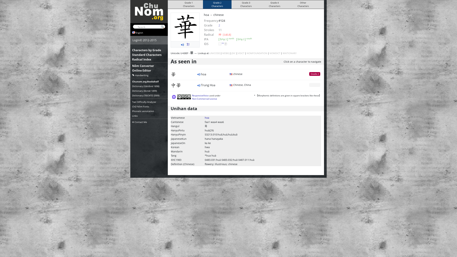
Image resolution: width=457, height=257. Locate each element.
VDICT (241, 53)
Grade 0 (315, 84)
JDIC (233, 53)
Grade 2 (315, 73)
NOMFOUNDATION (257, 53)
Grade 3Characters (246, 4)
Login (136, 40)
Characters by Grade (146, 50)
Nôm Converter (143, 66)
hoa (207, 117)
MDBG (225, 53)
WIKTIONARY (290, 53)
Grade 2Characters (217, 4)
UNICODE (215, 53)
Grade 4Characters (274, 4)
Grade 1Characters (188, 4)
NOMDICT (275, 53)
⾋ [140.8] (225, 34)
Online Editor (141, 70)
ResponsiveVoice (200, 95)
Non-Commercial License (204, 98)
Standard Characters (147, 55)
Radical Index (141, 59)
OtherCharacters (303, 4)
